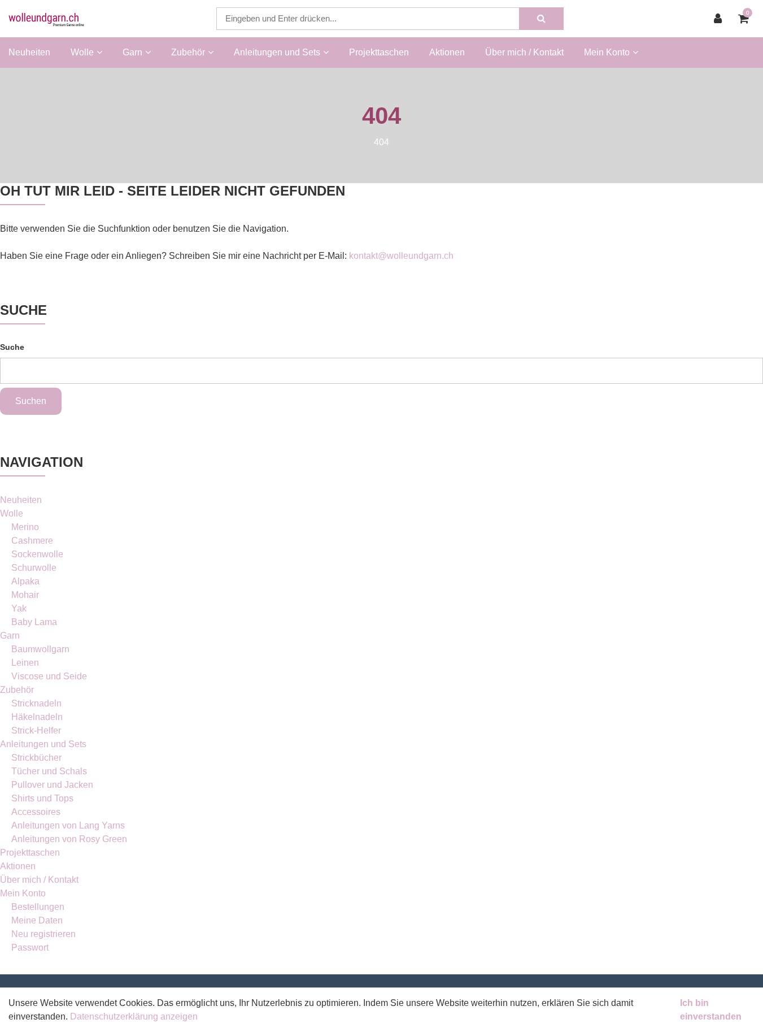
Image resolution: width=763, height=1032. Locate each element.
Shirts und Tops (42, 798)
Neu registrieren (43, 934)
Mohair (25, 595)
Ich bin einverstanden (711, 1009)
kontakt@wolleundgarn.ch (401, 256)
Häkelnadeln (37, 717)
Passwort (30, 947)
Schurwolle (33, 568)
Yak (19, 608)
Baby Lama (34, 622)
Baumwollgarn (40, 649)
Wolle (11, 513)
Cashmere (32, 540)
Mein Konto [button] (607, 52)
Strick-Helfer (36, 730)
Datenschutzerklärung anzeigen (134, 1016)
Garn (10, 635)
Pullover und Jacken (52, 785)
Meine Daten (37, 920)
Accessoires (35, 812)
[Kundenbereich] (720, 18)
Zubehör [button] (188, 52)
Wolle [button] (82, 52)
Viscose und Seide (49, 676)
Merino (25, 527)
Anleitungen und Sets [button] (277, 52)
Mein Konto (23, 893)
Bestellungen (37, 907)
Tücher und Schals (49, 771)
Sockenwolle (37, 554)
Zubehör (17, 690)
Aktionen (447, 52)
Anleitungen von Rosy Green (69, 839)
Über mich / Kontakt (524, 52)
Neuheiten (29, 52)
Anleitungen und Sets (43, 744)
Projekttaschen (379, 52)
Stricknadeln (36, 703)
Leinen (25, 662)
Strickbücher (36, 757)
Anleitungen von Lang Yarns (68, 825)
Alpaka (25, 581)
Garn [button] (132, 52)
